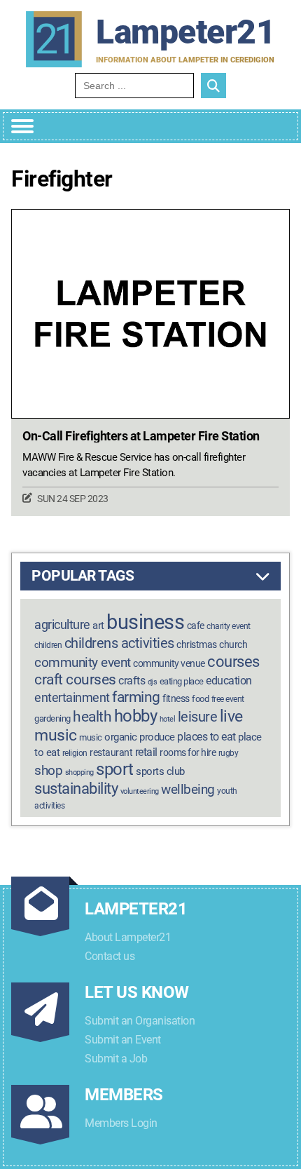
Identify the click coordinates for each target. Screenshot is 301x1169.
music (90, 737)
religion (75, 753)
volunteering (139, 791)
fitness (176, 699)
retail (146, 752)
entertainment (72, 697)
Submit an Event (123, 1039)
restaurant (111, 753)
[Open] (22, 126)
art (98, 625)
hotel (168, 719)
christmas (196, 645)
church (233, 644)
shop (48, 770)
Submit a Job (116, 1058)
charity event (228, 626)
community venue (169, 663)
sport (115, 769)
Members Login (121, 1123)
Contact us (109, 956)
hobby (136, 716)
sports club (160, 771)
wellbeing (188, 789)
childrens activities (119, 643)
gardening (52, 718)
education (229, 680)
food (200, 699)
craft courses (75, 679)
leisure (198, 716)
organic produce (139, 737)
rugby (228, 753)
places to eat (206, 736)
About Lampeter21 (128, 937)
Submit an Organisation (140, 1020)
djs (153, 682)
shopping (79, 772)
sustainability (76, 788)
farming (136, 697)
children (48, 645)
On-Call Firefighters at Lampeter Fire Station (141, 436)
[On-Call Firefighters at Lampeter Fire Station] (150, 314)
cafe (195, 626)
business (145, 622)
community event (82, 662)
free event (227, 699)
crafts (131, 680)
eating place (182, 681)
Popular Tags (82, 575)
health (92, 716)
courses (233, 661)
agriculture (62, 624)
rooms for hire (188, 752)
